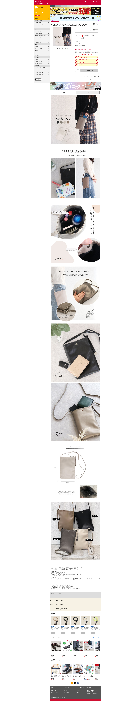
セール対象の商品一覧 (38, 22)
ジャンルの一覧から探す (39, 33)
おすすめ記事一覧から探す (39, 42)
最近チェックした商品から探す (40, 35)
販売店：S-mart (95, 29)
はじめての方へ (37, 55)
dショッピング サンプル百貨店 (40, 67)
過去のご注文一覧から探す (39, 37)
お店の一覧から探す (38, 31)
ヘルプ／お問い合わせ (38, 48)
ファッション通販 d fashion (39, 74)
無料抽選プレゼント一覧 (39, 27)
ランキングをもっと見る (95, 637)
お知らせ (36, 50)
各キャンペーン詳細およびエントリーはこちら (83, 49)
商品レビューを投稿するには (94, 79)
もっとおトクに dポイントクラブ (40, 72)
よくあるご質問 (78, 690)
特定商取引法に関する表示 (39, 63)
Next (99, 645)
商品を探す (53, 687)
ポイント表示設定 (66, 692)
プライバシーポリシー (38, 61)
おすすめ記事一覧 (66, 687)
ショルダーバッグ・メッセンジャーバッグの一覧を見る (90, 76)
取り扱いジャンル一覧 (55, 692)
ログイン (38, 79)
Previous (52, 645)
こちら (63, 697)
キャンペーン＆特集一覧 (39, 24)
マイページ (65, 690)
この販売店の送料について (93, 30)
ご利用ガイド (37, 46)
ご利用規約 (36, 59)
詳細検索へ (36, 18)
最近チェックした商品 (55, 690)
